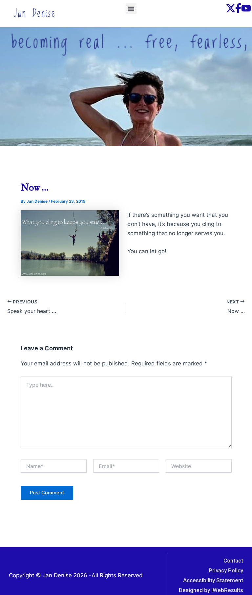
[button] (131, 8)
